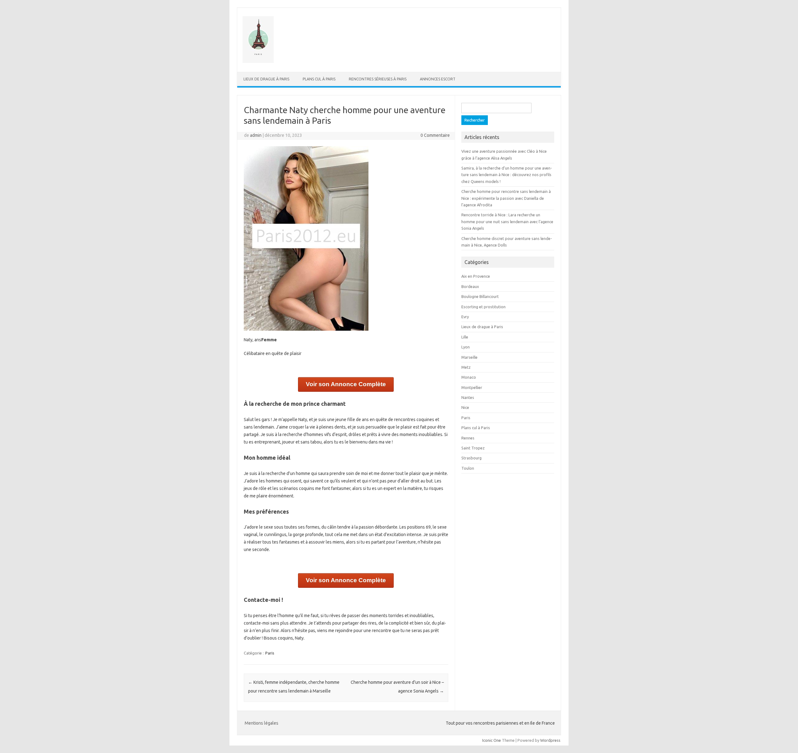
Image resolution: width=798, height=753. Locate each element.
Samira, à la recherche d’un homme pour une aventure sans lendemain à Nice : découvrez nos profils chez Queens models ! (506, 175)
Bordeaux (470, 286)
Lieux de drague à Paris (266, 79)
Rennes (467, 438)
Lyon (465, 347)
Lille (464, 337)
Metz (466, 367)
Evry (465, 316)
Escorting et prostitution (483, 307)
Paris (269, 653)
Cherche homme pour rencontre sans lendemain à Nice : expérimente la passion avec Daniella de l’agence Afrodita (506, 198)
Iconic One (491, 740)
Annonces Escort (437, 79)
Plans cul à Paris (319, 79)
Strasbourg (471, 458)
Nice (465, 407)
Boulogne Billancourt (480, 296)
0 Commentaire (435, 135)
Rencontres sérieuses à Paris (377, 79)
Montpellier (471, 387)
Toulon (467, 468)
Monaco (468, 377)
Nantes (467, 397)
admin (256, 135)
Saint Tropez (473, 448)
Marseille (469, 357)
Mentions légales (261, 723)
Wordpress (550, 740)
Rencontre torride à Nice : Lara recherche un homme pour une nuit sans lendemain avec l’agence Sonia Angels (507, 221)
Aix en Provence (475, 276)
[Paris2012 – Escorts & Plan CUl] (258, 61)
